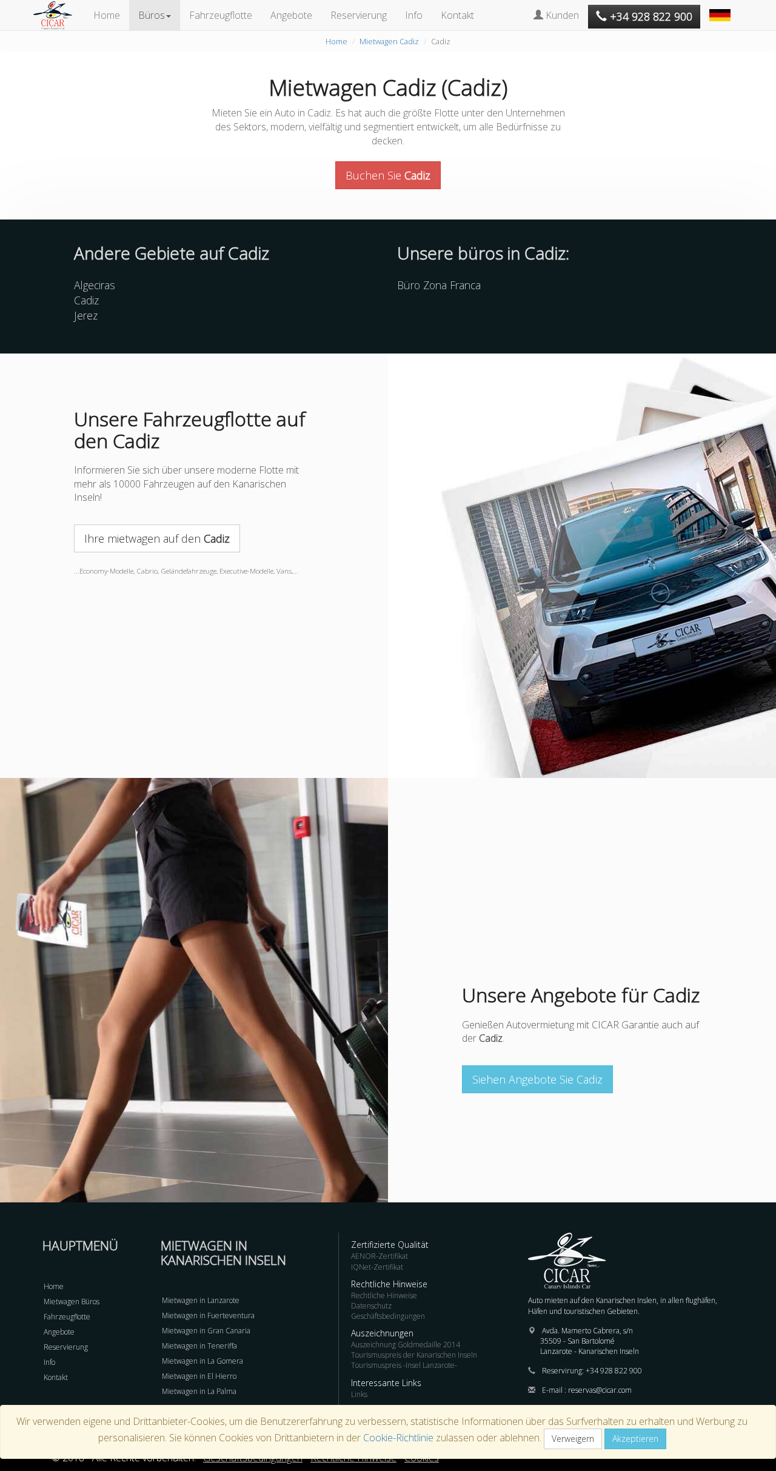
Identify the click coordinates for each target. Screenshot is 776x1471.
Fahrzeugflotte (220, 15)
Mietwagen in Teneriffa (199, 1346)
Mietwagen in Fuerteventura (208, 1315)
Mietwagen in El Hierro (199, 1376)
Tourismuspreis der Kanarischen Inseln (414, 1355)
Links (359, 1394)
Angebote (291, 15)
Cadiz (86, 300)
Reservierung (358, 15)
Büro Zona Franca (439, 285)
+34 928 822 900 (614, 1370)
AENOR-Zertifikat (379, 1256)
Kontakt (457, 15)
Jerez (86, 315)
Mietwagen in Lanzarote (200, 1300)
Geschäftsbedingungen (388, 1316)
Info (414, 15)
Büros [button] (151, 15)
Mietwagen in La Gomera (202, 1361)
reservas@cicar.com (600, 1390)
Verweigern (573, 1438)
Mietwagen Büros (71, 1301)
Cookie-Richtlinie (398, 1437)
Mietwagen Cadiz (389, 41)
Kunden (561, 15)
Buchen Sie (388, 175)
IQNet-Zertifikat (377, 1267)
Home (106, 15)
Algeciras (94, 285)
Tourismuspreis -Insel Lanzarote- (404, 1365)
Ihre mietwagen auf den (157, 538)
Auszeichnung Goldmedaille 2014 (405, 1344)
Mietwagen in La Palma (199, 1391)
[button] (721, 9)
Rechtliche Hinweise (384, 1295)
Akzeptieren (635, 1438)
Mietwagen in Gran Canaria (206, 1330)
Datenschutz (371, 1306)
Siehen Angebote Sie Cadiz (537, 1079)
